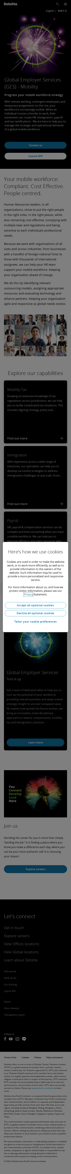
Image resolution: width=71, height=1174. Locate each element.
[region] (35, 587)
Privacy (28, 594)
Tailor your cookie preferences (35, 621)
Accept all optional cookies (35, 605)
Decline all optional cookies (35, 613)
